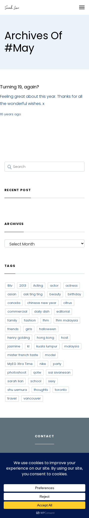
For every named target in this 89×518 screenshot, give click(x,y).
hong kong (45, 337)
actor (54, 285)
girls (28, 329)
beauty (55, 294)
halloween (47, 329)
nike (43, 363)
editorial (63, 311)
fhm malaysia (67, 320)
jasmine (13, 346)
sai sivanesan (59, 372)
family (12, 320)
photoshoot (16, 372)
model (50, 355)
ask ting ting (33, 294)
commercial (17, 311)
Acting (38, 285)
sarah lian (15, 381)
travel (12, 398)
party (57, 363)
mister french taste (22, 355)
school (35, 381)
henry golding (18, 337)
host (64, 337)
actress (72, 285)
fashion (30, 320)
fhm (46, 320)
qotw (37, 372)
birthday (74, 294)
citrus (67, 302)
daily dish (41, 311)
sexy (51, 381)
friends (13, 329)
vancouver (32, 398)
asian (11, 294)
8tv (9, 285)
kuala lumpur (46, 346)
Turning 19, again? (19, 87)
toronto (61, 389)
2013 (22, 285)
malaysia (71, 346)
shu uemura (17, 389)
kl (28, 346)
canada (13, 302)
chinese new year (41, 302)
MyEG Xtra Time (20, 363)
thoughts (41, 389)
